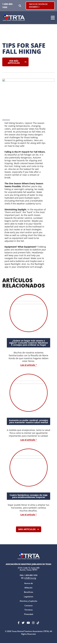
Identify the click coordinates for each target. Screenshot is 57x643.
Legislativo (28, 596)
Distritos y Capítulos (28, 601)
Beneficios (28, 592)
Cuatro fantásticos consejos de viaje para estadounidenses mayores (28, 496)
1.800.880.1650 (30, 575)
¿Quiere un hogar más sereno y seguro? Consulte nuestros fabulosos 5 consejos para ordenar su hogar (28, 342)
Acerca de (28, 583)
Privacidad (28, 614)
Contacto (28, 605)
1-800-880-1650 (7, 6)
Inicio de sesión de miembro (38, 5)
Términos (28, 609)
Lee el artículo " (28, 365)
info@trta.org (30, 578)
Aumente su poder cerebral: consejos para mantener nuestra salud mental (28, 421)
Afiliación (28, 587)
